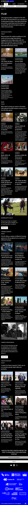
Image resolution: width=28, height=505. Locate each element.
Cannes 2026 (5, 88)
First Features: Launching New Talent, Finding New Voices (20, 411)
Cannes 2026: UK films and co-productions (20, 128)
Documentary (21, 4)
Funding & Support (5, 253)
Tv (9, 4)
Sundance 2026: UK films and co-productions (21, 157)
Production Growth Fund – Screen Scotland (20, 311)
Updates (3, 59)
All (2, 4)
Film (6, 4)
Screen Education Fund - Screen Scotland (6, 282)
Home (2, 9)
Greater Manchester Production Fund (21, 281)
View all (2, 34)
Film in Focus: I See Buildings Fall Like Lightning (20, 386)
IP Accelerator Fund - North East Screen (6, 256)
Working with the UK (21, 6)
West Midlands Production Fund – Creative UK (20, 257)
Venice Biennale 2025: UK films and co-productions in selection (6, 183)
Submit (14, 461)
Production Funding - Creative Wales (6, 311)
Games (14, 4)
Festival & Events (19, 59)
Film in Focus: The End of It (6, 386)
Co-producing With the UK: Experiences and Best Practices (7, 435)
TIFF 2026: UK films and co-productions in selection (7, 63)
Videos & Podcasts (5, 382)
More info (4, 228)
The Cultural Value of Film (7, 410)
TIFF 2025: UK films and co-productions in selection (20, 182)
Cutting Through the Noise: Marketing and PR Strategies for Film (21, 436)
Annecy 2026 (19, 61)
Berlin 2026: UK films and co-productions (5, 157)
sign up (19, 503)
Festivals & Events (9, 6)
